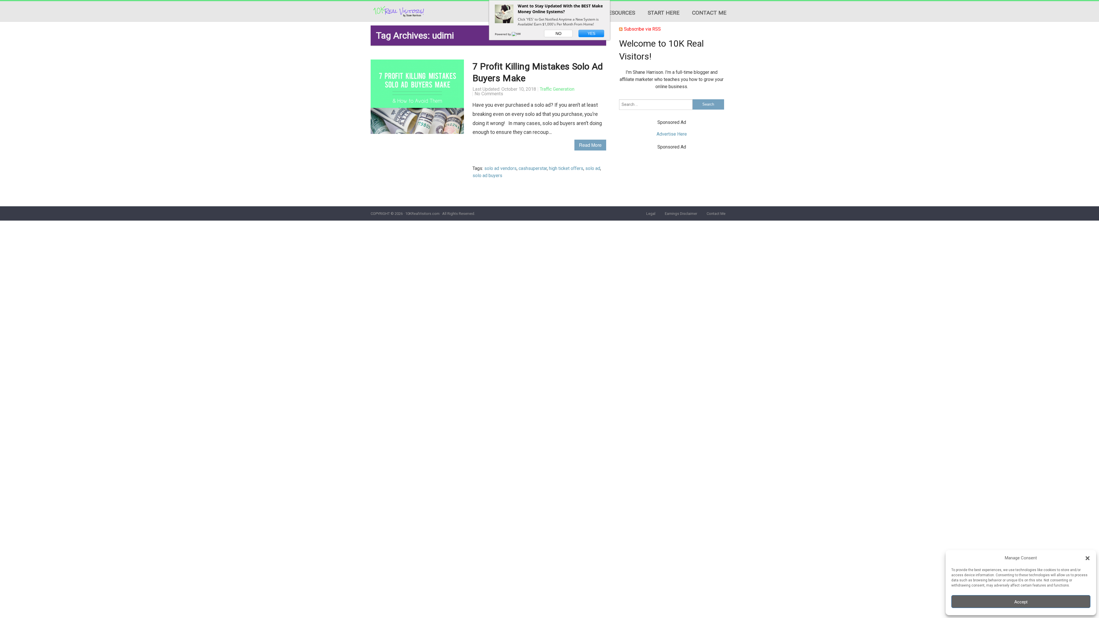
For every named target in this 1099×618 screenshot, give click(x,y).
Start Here (663, 12)
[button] (1087, 558)
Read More (590, 145)
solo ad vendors (500, 168)
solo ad (592, 168)
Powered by (503, 34)
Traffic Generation (557, 89)
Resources (620, 12)
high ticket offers (566, 168)
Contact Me (709, 12)
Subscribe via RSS (642, 29)
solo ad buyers (487, 175)
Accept (1020, 602)
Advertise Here (672, 134)
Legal (650, 213)
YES (591, 33)
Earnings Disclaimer (681, 213)
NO (559, 33)
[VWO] (517, 34)
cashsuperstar (533, 168)
